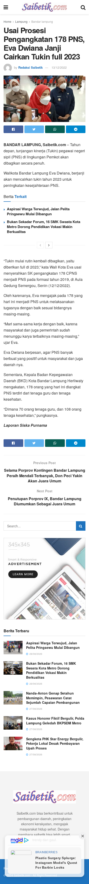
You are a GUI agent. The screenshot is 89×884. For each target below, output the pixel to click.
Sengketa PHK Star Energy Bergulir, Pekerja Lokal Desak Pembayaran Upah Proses (54, 743)
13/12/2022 (59, 67)
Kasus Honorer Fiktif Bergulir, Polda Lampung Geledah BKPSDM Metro (55, 720)
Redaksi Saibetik (30, 67)
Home (7, 21)
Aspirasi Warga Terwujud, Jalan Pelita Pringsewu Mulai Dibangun (38, 211)
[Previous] (40, 245)
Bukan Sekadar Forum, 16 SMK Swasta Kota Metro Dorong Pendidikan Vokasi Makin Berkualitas (43, 226)
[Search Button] (80, 526)
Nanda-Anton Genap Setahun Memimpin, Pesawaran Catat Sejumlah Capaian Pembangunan (53, 698)
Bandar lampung (42, 21)
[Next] (48, 245)
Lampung (21, 21)
